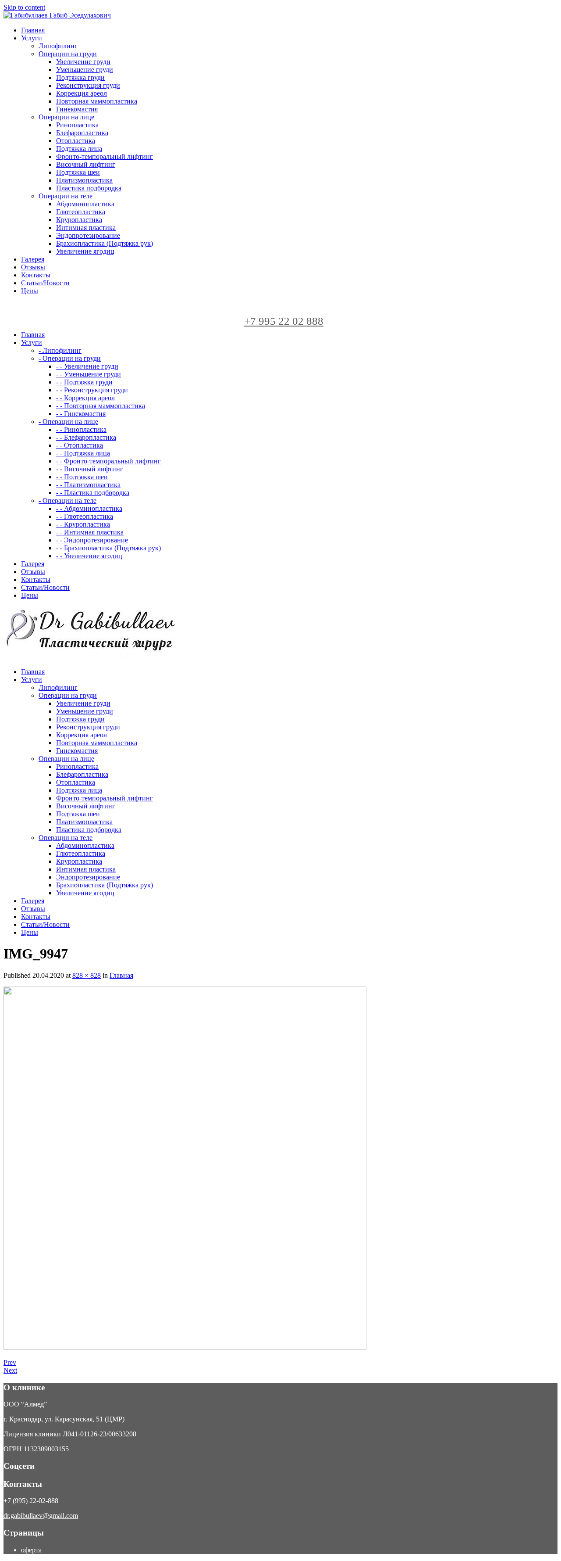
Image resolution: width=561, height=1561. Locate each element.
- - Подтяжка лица (83, 453)
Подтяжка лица (79, 148)
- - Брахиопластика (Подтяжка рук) (108, 548)
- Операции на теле (67, 500)
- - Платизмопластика (88, 484)
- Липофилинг (60, 350)
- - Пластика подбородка (92, 492)
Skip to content (24, 7)
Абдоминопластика (85, 204)
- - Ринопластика (81, 429)
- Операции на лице (68, 421)
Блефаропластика (82, 132)
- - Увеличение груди (87, 366)
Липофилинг (58, 46)
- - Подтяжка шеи (82, 477)
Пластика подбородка (88, 188)
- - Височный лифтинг (89, 469)
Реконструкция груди (88, 85)
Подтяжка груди (80, 77)
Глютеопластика (80, 211)
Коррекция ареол (81, 93)
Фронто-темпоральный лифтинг (104, 156)
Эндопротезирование (88, 235)
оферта (31, 1550)
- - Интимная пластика (90, 532)
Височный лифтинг (85, 164)
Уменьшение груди (84, 69)
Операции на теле (65, 196)
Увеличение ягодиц (85, 251)
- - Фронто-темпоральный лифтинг (108, 461)
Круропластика (79, 219)
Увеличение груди (83, 61)
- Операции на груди (70, 358)
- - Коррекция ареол (85, 398)
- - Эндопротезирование (92, 540)
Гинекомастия (77, 109)
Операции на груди (68, 53)
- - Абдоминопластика (89, 508)
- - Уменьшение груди (88, 374)
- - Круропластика (83, 524)
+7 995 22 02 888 (283, 321)
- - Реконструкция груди (92, 390)
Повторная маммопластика (96, 101)
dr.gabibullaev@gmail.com (41, 1515)
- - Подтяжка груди (84, 382)
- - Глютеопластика (84, 516)
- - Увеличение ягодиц (89, 556)
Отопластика (75, 140)
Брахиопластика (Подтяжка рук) (104, 243)
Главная (121, 975)
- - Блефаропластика (86, 437)
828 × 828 (86, 975)
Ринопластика (77, 125)
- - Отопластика (79, 445)
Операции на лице (66, 117)
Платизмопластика (84, 180)
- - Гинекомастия (81, 413)
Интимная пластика (86, 227)
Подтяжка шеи (78, 172)
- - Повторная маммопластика (100, 405)
